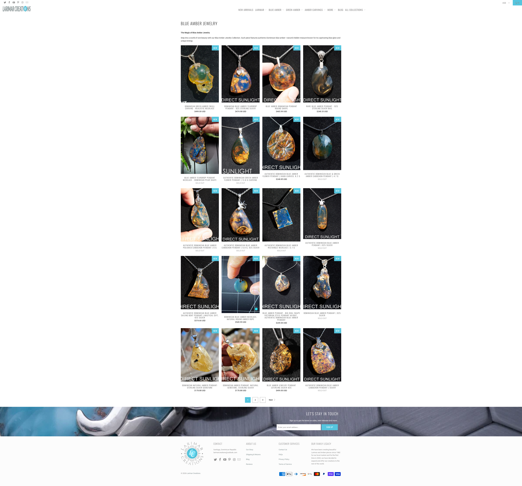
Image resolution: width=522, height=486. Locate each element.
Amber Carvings (314, 10)
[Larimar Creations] (43, 9)
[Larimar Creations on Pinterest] (18, 3)
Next (271, 400)
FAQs (281, 454)
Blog (340, 10)
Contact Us (283, 450)
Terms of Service (285, 464)
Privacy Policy (284, 459)
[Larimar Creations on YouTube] (13, 3)
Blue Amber (275, 10)
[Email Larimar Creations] (27, 3)
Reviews (249, 464)
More (330, 10)
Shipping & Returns (253, 454)
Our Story (249, 450)
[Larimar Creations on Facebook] (9, 3)
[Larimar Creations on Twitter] (4, 3)
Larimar (259, 10)
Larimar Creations (193, 473)
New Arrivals (245, 10)
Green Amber (293, 10)
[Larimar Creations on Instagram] (22, 3)
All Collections (354, 10)
